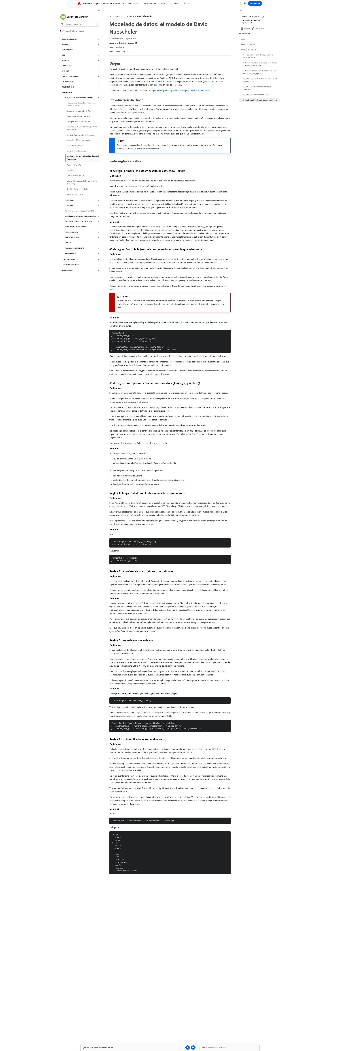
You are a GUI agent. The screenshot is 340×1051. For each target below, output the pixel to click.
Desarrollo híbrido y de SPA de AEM (78, 221)
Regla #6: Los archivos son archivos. (256, 95)
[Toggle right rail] (241, 10)
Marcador (247, 29)
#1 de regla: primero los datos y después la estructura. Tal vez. (258, 56)
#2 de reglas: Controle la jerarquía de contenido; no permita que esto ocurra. (260, 64)
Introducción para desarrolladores (79, 98)
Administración (68, 270)
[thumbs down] (193, 1047)
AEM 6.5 (130, 16)
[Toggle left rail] (99, 10)
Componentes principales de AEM (79, 111)
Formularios (67, 66)
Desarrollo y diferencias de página (79, 140)
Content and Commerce (71, 76)
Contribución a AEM (74, 165)
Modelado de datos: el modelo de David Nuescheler (83, 157)
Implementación (68, 87)
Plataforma (69, 200)
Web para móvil (71, 253)
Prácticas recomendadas (74, 248)
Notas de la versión (69, 39)
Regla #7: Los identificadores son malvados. (260, 100)
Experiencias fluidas (71, 265)
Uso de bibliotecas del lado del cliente (80, 135)
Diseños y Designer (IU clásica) (78, 189)
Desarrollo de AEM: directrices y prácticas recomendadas (82, 128)
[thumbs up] (187, 1047)
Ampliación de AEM (72, 237)
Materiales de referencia (76, 176)
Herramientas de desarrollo (76, 227)
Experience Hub (67, 50)
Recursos (65, 60)
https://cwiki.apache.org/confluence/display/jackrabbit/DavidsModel (180, 90)
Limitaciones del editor (75, 145)
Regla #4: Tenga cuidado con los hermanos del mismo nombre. (260, 80)
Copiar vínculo (259, 29)
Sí (245, 23)
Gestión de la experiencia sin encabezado (80, 216)
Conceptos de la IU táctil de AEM (79, 121)
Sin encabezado (68, 82)
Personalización (71, 232)
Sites (63, 55)
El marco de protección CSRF (77, 151)
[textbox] (79, 24)
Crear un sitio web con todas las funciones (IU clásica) (82, 182)
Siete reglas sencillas (248, 49)
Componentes (70, 205)
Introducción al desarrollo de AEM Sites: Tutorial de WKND (81, 104)
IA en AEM (65, 71)
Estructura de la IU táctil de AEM (78, 116)
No (251, 23)
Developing (120, 47)
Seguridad (65, 44)
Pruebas (68, 243)
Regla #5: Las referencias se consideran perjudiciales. (257, 88)
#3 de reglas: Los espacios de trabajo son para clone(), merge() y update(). (259, 72)
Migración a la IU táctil (75, 194)
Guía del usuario (144, 16)
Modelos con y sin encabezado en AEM (79, 211)
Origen (243, 39)
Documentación (116, 16)
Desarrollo (67, 92)
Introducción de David (249, 44)
